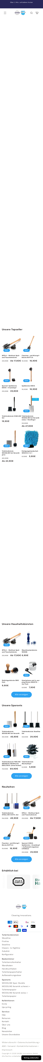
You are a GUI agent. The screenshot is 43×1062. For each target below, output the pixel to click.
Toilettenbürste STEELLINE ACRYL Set (10, 814)
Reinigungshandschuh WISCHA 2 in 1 (30, 452)
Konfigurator (7, 954)
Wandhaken (7, 965)
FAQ (3, 1015)
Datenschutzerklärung (28, 1042)
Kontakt (5, 1021)
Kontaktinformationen (27, 1046)
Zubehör (6, 951)
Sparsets (6, 979)
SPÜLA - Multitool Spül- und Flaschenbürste (11, 356)
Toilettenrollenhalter (11, 962)
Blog (4, 1028)
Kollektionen (8, 1000)
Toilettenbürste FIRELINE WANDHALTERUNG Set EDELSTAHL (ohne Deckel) (11, 763)
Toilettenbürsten (10, 935)
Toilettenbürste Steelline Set (31, 732)
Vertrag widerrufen (31, 1058)
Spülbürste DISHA (28, 386)
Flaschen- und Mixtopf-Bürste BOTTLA (31, 356)
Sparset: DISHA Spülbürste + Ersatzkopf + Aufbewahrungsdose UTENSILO (31, 846)
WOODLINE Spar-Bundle (13, 983)
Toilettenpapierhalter (12, 972)
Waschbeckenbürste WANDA (29, 651)
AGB (4, 1046)
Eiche (4, 1004)
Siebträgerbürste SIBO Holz (10, 681)
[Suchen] (31, 13)
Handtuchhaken (9, 969)
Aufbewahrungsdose (11, 975)
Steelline (6, 944)
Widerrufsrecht (9, 1042)
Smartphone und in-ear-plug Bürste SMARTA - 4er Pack (31, 682)
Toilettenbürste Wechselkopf (27, 763)
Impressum (7, 1050)
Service (5, 1011)
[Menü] (5, 13)
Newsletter (7, 1031)
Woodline (6, 938)
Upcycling (6, 1007)
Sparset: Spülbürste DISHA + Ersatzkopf (9, 387)
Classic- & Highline (11, 948)
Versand (11, 1046)
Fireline (5, 941)
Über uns (6, 1024)
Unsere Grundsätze (11, 1034)
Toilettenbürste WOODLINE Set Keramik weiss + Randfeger (30, 418)
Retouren (6, 1018)
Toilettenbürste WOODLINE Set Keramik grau (11, 453)
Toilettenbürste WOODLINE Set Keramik (11, 732)
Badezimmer (8, 959)
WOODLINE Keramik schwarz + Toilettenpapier (16, 988)
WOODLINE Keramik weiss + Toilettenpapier (15, 994)
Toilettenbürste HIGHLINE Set (11, 417)
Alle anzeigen (21, 694)
